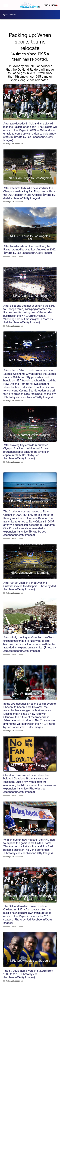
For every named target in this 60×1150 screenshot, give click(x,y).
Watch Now (50, 5)
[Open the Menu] (5, 5)
